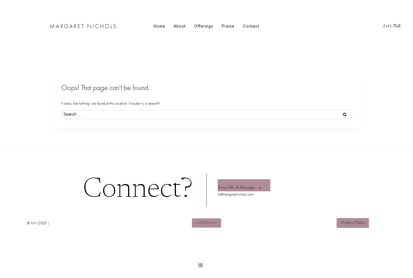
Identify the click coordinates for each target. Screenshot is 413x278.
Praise (228, 26)
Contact (251, 26)
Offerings (203, 26)
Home (159, 26)
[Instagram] (200, 265)
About (180, 26)
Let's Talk (392, 26)
